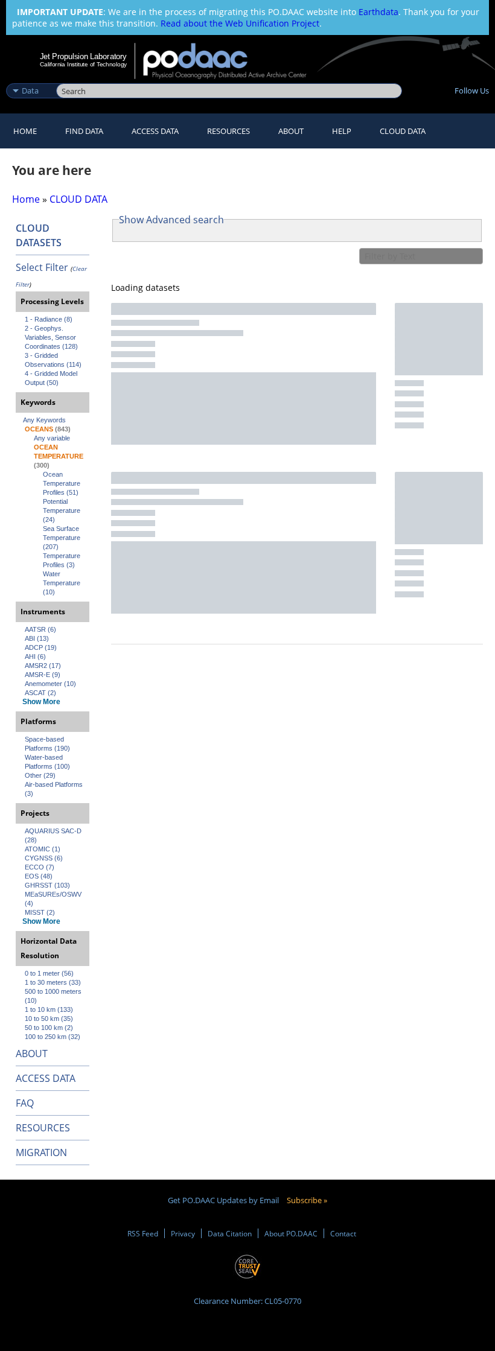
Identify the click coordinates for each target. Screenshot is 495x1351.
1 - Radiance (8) (48, 319)
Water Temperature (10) (62, 583)
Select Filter (42, 267)
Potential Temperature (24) (62, 510)
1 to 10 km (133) (49, 1009)
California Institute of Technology (83, 64)
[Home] (232, 61)
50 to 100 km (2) (49, 1027)
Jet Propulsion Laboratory (83, 56)
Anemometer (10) (50, 683)
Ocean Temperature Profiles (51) (62, 483)
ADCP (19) (41, 647)
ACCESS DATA (45, 1078)
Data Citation (230, 1233)
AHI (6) (35, 656)
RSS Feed (142, 1233)
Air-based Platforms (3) (55, 789)
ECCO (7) (39, 867)
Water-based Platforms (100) (47, 762)
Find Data (84, 131)
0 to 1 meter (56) (49, 973)
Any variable (52, 438)
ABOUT (32, 1053)
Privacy (183, 1233)
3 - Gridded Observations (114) (53, 360)
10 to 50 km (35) (49, 1018)
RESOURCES (228, 131)
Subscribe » (307, 1200)
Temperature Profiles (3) (62, 560)
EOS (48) (39, 876)
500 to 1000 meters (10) (54, 996)
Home (25, 131)
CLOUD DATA (403, 131)
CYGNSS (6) (44, 858)
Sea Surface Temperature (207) (62, 537)
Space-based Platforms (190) (47, 744)
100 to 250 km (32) (52, 1036)
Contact (343, 1233)
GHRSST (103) (47, 885)
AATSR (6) (40, 629)
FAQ (25, 1103)
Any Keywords (44, 420)
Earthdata (378, 11)
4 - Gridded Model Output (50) (52, 378)
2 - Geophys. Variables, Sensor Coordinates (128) (51, 337)
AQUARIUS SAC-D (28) (54, 835)
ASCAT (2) (40, 692)
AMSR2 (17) (43, 665)
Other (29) (40, 775)
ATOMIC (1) (42, 849)
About (291, 131)
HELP (341, 131)
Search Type (30, 77)
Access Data (155, 131)
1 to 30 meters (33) (53, 982)
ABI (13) (37, 638)
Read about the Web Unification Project (240, 23)
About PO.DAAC (291, 1233)
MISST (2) (40, 912)
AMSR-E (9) (42, 674)
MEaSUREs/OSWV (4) (54, 899)
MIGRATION (41, 1152)
